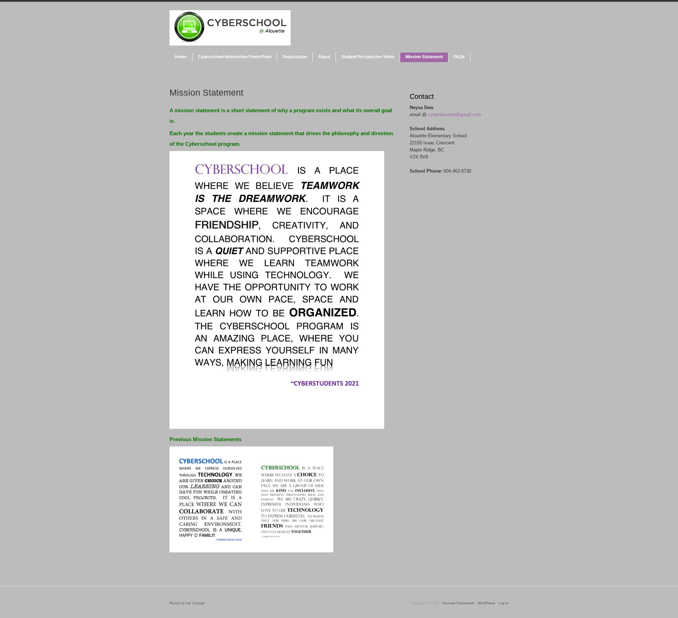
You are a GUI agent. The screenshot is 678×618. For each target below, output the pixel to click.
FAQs (459, 56)
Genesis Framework (458, 603)
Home (181, 56)
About (324, 56)
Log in (503, 603)
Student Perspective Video (367, 56)
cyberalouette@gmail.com (454, 114)
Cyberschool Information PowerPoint (235, 56)
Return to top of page (187, 603)
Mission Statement (424, 56)
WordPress (486, 603)
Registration (294, 56)
